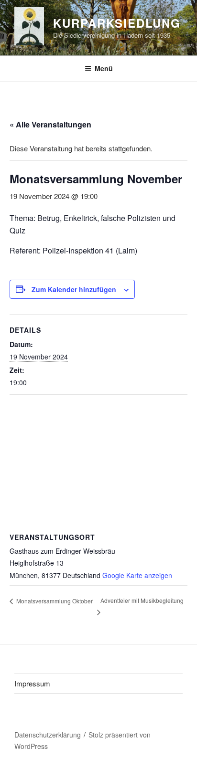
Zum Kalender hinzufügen (74, 289)
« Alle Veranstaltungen (50, 124)
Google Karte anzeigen (137, 575)
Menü (104, 68)
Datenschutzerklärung (47, 734)
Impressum (32, 683)
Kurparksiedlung (117, 23)
